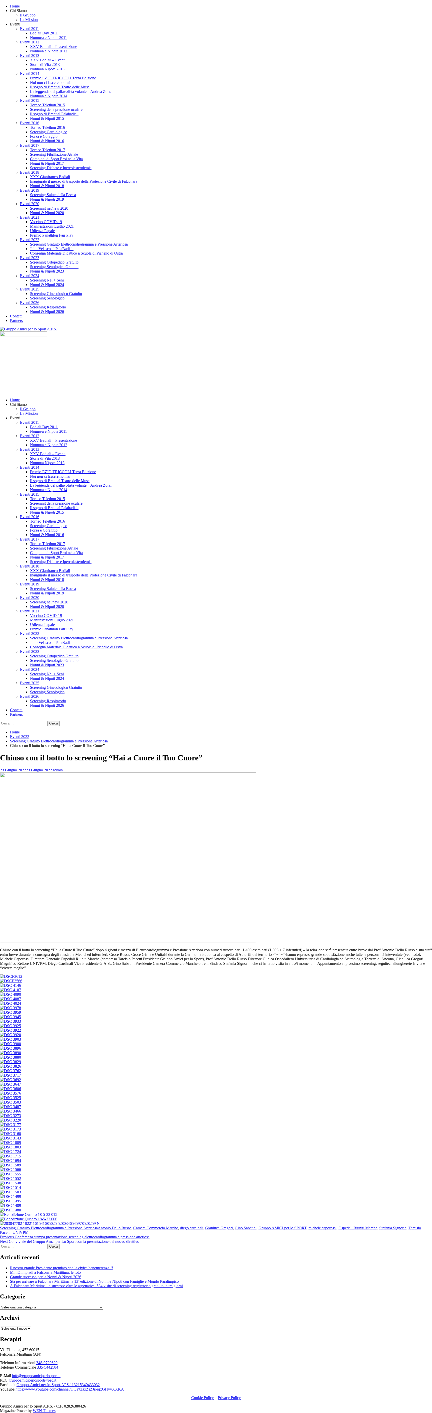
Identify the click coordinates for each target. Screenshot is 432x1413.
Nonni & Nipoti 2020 (47, 213)
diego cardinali (191, 1228)
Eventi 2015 (29, 100)
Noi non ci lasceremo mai (50, 82)
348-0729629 (47, 1363)
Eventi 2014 (29, 73)
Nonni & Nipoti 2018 (47, 186)
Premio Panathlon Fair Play (51, 235)
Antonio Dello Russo (114, 1228)
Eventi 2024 (29, 276)
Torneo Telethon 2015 (47, 105)
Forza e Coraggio (44, 136)
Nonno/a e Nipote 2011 (48, 37)
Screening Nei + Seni (47, 280)
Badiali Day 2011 (44, 33)
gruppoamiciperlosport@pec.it (32, 1380)
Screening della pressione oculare (56, 109)
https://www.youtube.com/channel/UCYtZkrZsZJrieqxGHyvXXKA (70, 1389)
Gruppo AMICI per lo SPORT (282, 1228)
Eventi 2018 (29, 172)
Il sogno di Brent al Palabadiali (54, 114)
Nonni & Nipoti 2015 (47, 118)
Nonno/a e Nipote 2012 (48, 51)
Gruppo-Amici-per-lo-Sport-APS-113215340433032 (58, 1385)
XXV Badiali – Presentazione (53, 46)
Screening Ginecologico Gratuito (56, 293)
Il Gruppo (28, 15)
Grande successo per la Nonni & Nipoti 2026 (45, 1277)
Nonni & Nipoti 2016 (47, 141)
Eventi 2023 (29, 258)
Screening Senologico (47, 298)
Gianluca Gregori (219, 1228)
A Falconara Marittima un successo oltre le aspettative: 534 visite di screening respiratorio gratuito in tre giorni (96, 1286)
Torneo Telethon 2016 (47, 127)
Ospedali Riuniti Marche (357, 1228)
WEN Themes (44, 1411)
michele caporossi (322, 1228)
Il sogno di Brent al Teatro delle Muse (60, 87)
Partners (16, 320)
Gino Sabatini (245, 1228)
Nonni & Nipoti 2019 (47, 199)
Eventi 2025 (29, 289)
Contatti (16, 316)
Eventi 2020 (29, 204)
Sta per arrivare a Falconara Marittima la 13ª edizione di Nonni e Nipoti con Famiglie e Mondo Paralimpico (94, 1281)
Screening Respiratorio (48, 307)
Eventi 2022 (29, 240)
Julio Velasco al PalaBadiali (52, 249)
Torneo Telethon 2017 (47, 150)
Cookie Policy (202, 1398)
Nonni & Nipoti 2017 (47, 163)
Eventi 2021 (29, 217)
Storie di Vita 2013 (45, 64)
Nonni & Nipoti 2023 (47, 271)
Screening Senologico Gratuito (54, 267)
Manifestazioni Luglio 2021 (52, 226)
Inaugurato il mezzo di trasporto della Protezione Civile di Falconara (83, 181)
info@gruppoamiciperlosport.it (36, 1376)
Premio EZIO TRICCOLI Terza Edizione (63, 78)
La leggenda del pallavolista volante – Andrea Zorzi (71, 91)
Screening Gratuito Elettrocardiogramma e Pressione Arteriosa (79, 244)
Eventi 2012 (29, 42)
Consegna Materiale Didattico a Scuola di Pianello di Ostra (76, 253)
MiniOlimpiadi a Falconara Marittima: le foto (45, 1272)
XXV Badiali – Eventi (48, 60)
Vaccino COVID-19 (46, 222)
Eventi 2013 (29, 55)
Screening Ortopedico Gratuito (54, 262)
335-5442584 (47, 1367)
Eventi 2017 (29, 145)
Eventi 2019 (29, 190)
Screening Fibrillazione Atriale (54, 154)
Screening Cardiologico (48, 132)
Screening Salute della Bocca (53, 195)
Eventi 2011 (29, 28)
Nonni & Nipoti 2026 (47, 311)
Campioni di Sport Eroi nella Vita (56, 159)
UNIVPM (20, 1232)
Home (15, 6)
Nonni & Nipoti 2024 (47, 285)
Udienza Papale (42, 231)
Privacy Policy (229, 1398)
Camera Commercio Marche (155, 1228)
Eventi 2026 (29, 302)
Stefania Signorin (392, 1228)
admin (58, 770)
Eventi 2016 (29, 123)
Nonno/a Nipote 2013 (47, 69)
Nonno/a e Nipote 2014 (48, 96)
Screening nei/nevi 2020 (49, 208)
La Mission (29, 19)
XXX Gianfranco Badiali (50, 177)
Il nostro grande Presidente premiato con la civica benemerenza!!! (61, 1268)
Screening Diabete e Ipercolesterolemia (61, 168)
